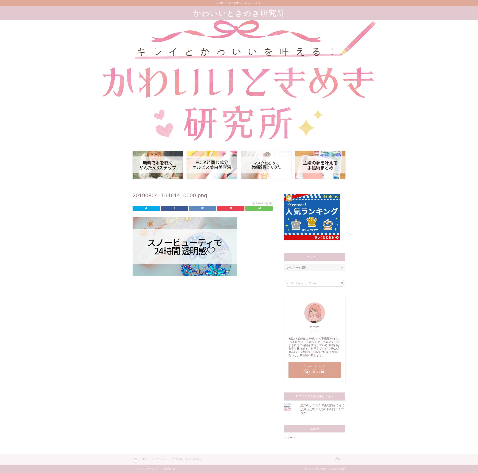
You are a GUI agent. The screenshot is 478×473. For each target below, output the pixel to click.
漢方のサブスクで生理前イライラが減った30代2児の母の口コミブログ (322, 409)
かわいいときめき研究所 (239, 13)
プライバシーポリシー (147, 469)
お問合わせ (169, 469)
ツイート (290, 437)
